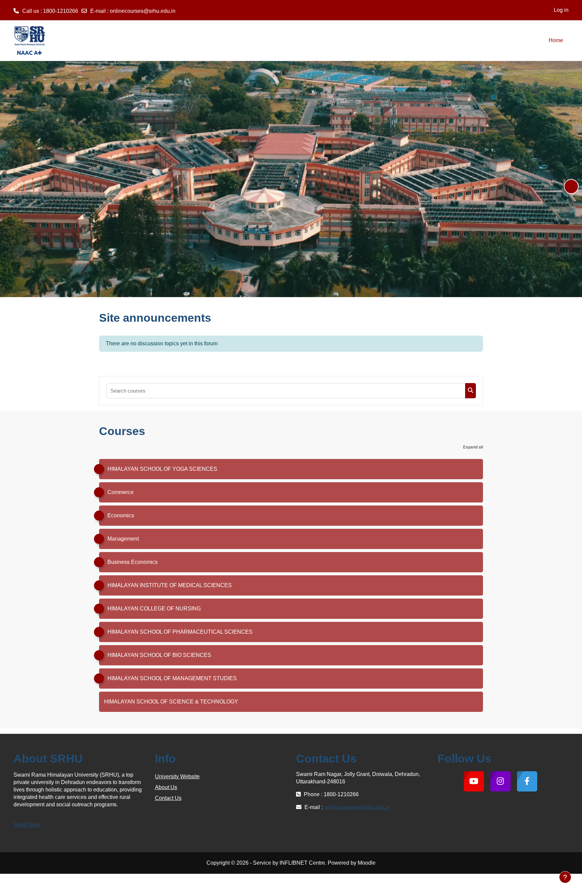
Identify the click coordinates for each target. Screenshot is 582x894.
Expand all (473, 447)
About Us (166, 787)
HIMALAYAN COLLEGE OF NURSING (154, 608)
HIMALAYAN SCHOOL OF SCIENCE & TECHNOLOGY (171, 701)
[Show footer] (565, 877)
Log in (561, 10)
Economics (120, 515)
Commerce (120, 492)
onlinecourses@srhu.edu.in (142, 11)
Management (123, 539)
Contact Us (168, 798)
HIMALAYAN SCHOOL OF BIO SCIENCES (159, 655)
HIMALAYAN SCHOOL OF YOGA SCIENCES (162, 469)
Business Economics (132, 562)
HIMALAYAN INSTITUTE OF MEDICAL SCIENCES (169, 585)
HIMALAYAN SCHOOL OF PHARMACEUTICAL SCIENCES (180, 632)
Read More (26, 825)
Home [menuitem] (556, 40)
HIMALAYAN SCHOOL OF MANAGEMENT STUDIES (172, 678)
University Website (177, 776)
